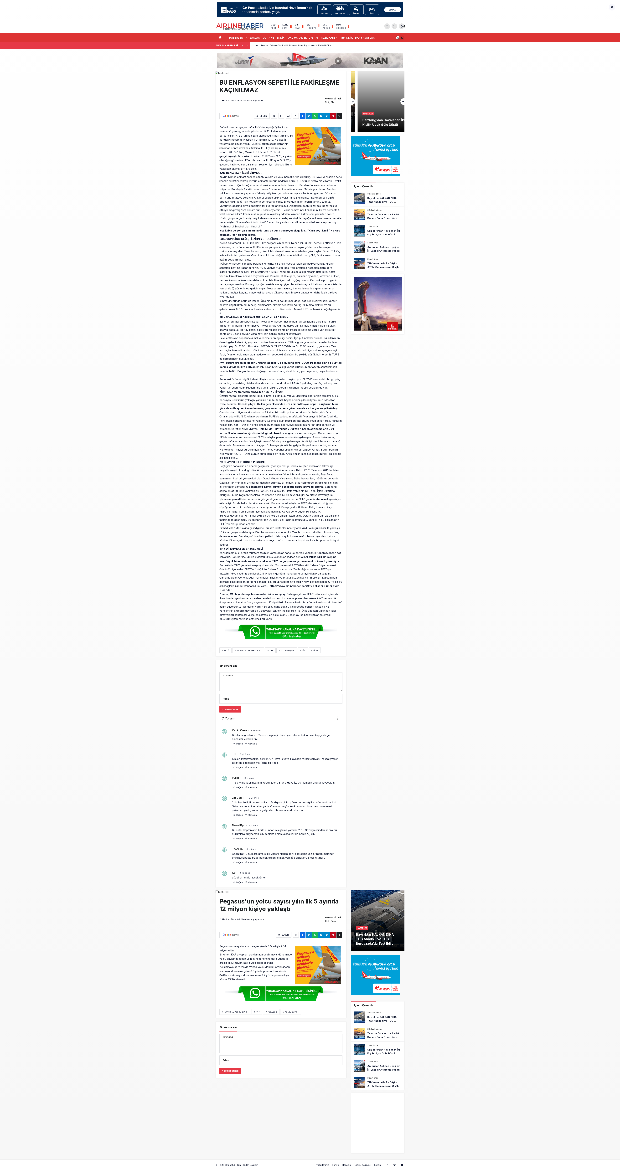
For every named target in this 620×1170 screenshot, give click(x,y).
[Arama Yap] (387, 26)
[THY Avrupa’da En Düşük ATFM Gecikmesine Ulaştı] (377, 263)
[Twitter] (394, 1165)
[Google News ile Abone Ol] (230, 116)
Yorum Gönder (230, 709)
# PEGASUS (271, 1012)
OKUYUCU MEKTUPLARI (303, 37)
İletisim (377, 1165)
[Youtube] (401, 1165)
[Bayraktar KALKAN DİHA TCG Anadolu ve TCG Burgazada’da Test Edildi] (377, 198)
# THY (270, 650)
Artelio (262, 1165)
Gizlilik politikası (363, 1165)
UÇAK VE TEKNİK (273, 37)
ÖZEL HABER (329, 37)
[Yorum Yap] (281, 116)
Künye (335, 1165)
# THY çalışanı (286, 650)
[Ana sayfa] (220, 37)
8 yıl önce (256, 730)
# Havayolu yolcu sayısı (235, 1012)
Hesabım (346, 1165)
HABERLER (236, 37)
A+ (288, 116)
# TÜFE (314, 650)
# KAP (257, 1012)
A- (296, 116)
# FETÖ (225, 650)
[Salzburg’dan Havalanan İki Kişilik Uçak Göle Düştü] (377, 231)
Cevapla (252, 743)
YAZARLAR (253, 37)
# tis (302, 650)
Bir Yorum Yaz (228, 665)
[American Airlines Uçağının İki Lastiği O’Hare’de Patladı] (377, 101)
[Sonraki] (247, 45)
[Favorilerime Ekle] (274, 116)
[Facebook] (387, 1165)
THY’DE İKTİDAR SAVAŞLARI (357, 37)
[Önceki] (242, 45)
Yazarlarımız (322, 1165)
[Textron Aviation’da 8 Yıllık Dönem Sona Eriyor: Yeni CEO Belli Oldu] (377, 214)
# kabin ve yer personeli (248, 650)
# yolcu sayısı (290, 1012)
